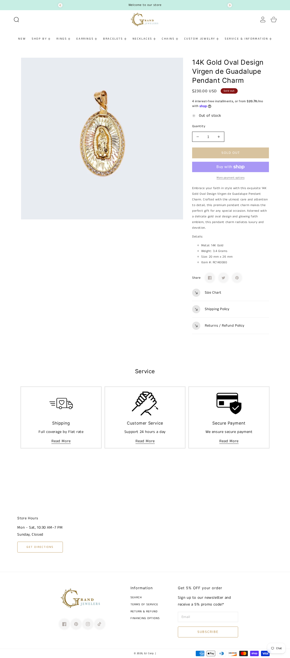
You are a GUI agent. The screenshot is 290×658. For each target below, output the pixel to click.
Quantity (198, 126)
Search (136, 598)
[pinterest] (76, 624)
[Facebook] (209, 277)
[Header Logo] (144, 19)
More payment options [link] (230, 178)
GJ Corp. (149, 653)
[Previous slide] (60, 5)
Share (196, 278)
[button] (16, 19)
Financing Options (145, 618)
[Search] (16, 19)
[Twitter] (223, 277)
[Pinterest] (237, 277)
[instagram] (88, 624)
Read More (61, 441)
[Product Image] (102, 138)
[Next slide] (229, 5)
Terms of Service (144, 605)
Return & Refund (144, 612)
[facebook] (64, 624)
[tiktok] (100, 624)
